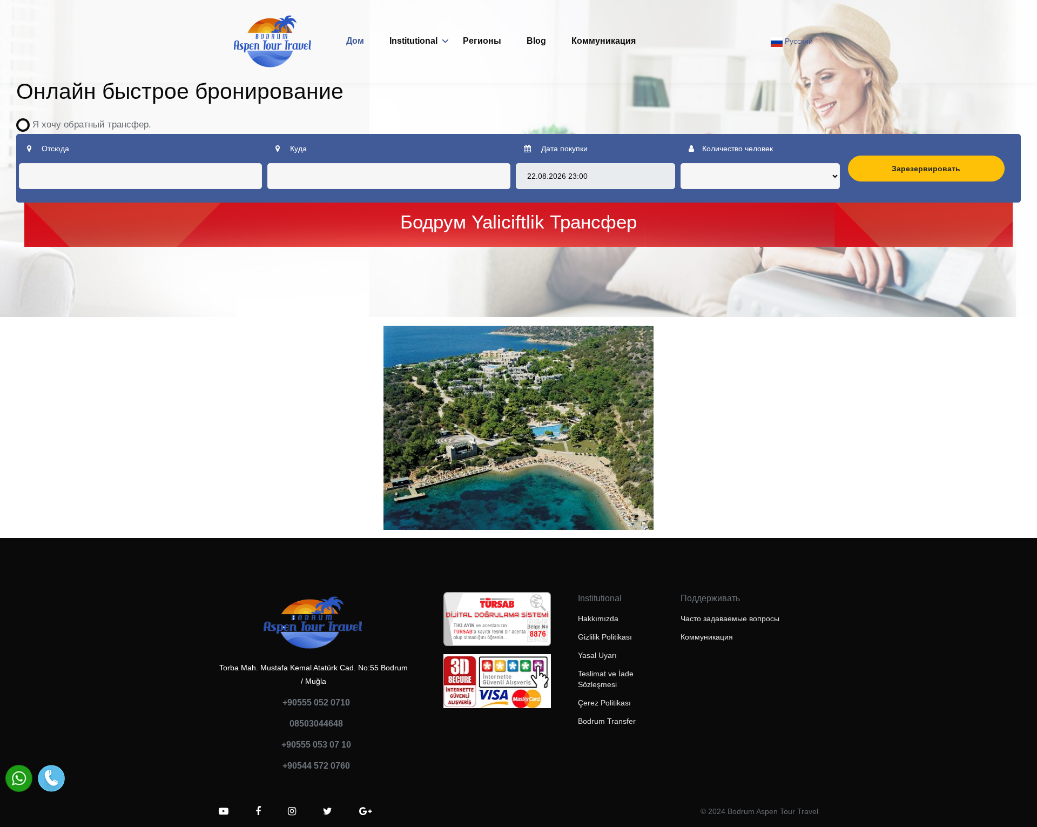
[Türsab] (497, 622)
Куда (297, 148)
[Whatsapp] (18, 778)
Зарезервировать (926, 168)
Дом (355, 40)
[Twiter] (327, 811)
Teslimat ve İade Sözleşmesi (606, 679)
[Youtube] (223, 811)
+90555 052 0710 (316, 702)
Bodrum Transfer (607, 721)
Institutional (413, 40)
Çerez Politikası (604, 702)
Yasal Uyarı (597, 655)
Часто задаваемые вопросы (730, 618)
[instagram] (292, 811)
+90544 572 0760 (316, 765)
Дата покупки (563, 148)
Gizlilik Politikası (605, 637)
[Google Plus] (365, 811)
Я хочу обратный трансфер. (87, 124)
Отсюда (54, 148)
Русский (798, 41)
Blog (536, 40)
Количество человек (737, 148)
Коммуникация (603, 40)
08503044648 (316, 723)
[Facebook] (258, 811)
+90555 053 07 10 (316, 744)
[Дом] (273, 41)
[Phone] (51, 778)
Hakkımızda (598, 618)
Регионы (482, 40)
